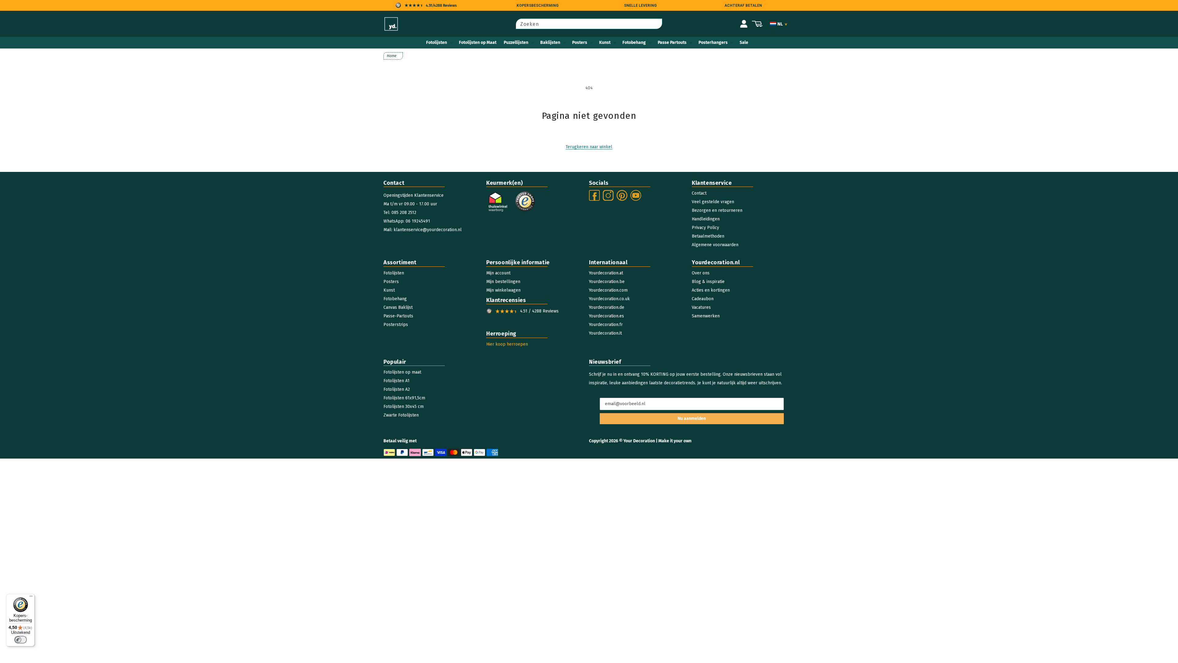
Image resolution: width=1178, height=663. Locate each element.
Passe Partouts (672, 42)
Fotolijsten (436, 42)
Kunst (604, 42)
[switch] (20, 639)
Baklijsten (550, 42)
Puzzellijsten (516, 42)
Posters (579, 42)
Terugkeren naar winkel (589, 146)
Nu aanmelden (692, 418)
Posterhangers (713, 42)
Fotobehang (634, 42)
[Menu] (31, 597)
